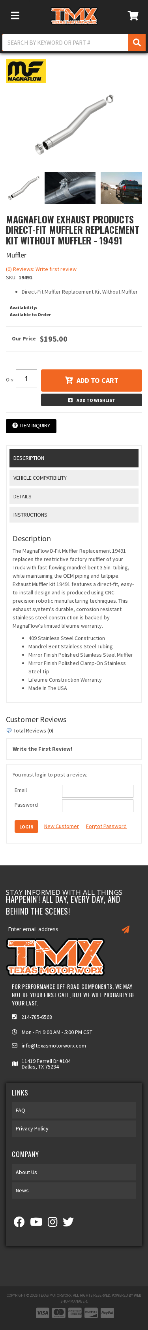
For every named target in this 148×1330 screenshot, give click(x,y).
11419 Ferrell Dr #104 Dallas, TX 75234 (46, 1063)
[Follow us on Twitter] (68, 1224)
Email (21, 790)
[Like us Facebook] (19, 1224)
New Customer (61, 826)
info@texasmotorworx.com (54, 1045)
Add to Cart (97, 380)
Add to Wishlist (96, 400)
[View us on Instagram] (53, 1224)
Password (26, 804)
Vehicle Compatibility (40, 477)
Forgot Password (106, 826)
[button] (74, 42)
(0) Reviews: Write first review (41, 269)
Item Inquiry (35, 425)
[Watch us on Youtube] (36, 1224)
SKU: (11, 277)
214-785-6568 (36, 1017)
